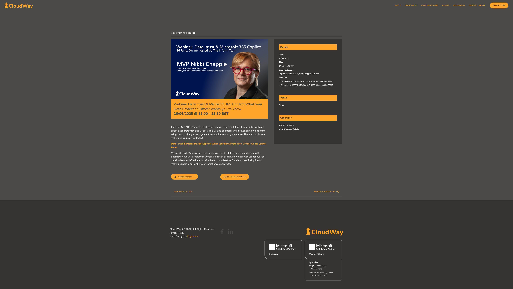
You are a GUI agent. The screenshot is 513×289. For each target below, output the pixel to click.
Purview (315, 73)
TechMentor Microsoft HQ (326, 191)
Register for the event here (234, 177)
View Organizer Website (289, 129)
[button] (499, 5)
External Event (292, 73)
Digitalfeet (193, 236)
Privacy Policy (177, 232)
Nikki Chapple (305, 73)
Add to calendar (185, 177)
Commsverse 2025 (183, 191)
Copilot (282, 73)
